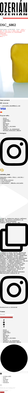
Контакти (6, 123)
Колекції (6, 119)
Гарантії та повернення (11, 129)
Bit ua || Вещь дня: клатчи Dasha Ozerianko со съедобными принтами (12, 32)
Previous (4, 35)
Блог (4, 122)
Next (1, 36)
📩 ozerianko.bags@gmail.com (10, 106)
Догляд (5, 128)
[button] (3, 17)
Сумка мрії (6, 121)
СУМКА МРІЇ (7, 376)
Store (5, 118)
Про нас (5, 125)
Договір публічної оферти (12, 130)
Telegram (5, 103)
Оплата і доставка (9, 126)
